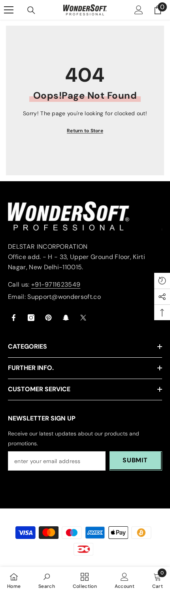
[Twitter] (83, 317)
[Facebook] (13, 317)
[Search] (31, 10)
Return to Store (85, 131)
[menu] (8, 10)
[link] (47, 580)
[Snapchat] (66, 317)
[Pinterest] (48, 317)
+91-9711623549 (55, 284)
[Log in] (138, 10)
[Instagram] (31, 317)
